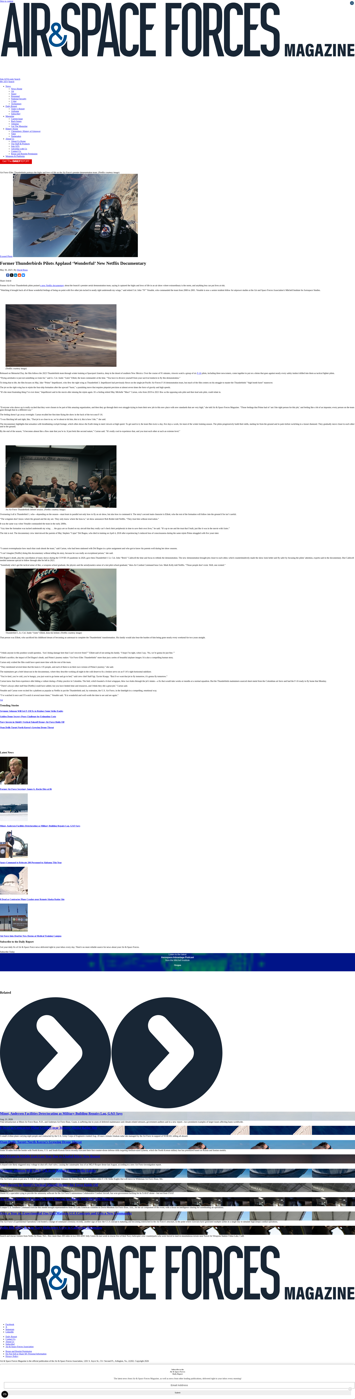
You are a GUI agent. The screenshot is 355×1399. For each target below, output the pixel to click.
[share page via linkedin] (15, 276)
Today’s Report (18, 109)
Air (12, 91)
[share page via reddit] (19, 276)
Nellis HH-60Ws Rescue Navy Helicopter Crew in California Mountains (51, 1227)
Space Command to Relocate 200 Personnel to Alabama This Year (31, 862)
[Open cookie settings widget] (4, 1394)
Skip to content (6, 1)
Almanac (15, 124)
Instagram (10, 1329)
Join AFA (4, 79)
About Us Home (18, 141)
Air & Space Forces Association (20, 1346)
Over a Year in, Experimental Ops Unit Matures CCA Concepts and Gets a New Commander (66, 1213)
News (8, 86)
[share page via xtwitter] (11, 276)
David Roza (22, 270)
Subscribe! (15, 114)
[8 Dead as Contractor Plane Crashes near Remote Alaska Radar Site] (14, 894)
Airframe (15, 111)
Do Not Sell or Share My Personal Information (26, 1354)
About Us (10, 139)
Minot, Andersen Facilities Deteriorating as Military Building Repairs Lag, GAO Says (40, 826)
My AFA (4, 81)
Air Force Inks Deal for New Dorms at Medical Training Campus (30, 936)
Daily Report (11, 106)
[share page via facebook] (7, 276)
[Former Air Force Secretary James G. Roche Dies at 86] (14, 784)
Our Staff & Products (20, 144)
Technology (16, 104)
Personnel (15, 96)
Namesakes (16, 136)
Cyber (14, 101)
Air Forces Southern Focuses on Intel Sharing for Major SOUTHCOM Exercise (57, 1199)
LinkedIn (10, 1332)
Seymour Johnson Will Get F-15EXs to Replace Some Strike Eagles (48, 1170)
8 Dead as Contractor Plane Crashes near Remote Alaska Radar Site (32, 899)
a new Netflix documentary (52, 285)
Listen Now (177, 970)
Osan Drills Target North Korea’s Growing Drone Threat (41, 1142)
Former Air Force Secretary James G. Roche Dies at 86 (26, 789)
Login (11, 79)
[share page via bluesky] (23, 276)
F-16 (199, 373)
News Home (16, 89)
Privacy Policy (12, 1356)
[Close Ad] (350, 1389)
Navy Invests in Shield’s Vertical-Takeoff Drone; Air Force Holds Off (49, 1185)
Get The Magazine (19, 126)
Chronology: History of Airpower (25, 131)
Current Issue (17, 119)
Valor (13, 134)
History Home (12, 129)
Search (17, 79)
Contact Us (16, 151)
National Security (18, 99)
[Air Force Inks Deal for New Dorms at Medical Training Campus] (14, 930)
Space (13, 94)
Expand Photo (6, 256)
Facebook (10, 1324)
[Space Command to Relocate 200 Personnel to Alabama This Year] (14, 857)
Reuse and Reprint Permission (24, 154)
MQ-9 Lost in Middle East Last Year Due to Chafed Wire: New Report (50, 1156)
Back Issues (16, 121)
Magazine (10, 116)
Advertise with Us (19, 149)
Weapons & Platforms (15, 156)
